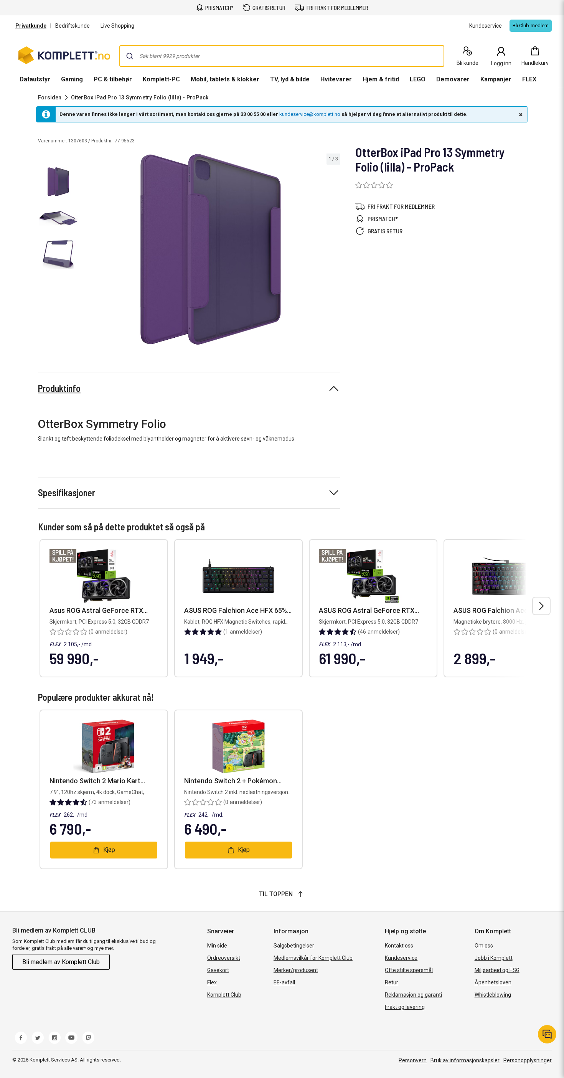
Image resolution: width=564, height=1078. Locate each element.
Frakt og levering (405, 1007)
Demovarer (453, 79)
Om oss (484, 946)
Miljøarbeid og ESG (497, 970)
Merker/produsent (296, 970)
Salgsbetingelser (294, 946)
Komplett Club (224, 995)
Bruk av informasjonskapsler (465, 1060)
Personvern (413, 1060)
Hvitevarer (336, 79)
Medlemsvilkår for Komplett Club (313, 958)
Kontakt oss (399, 946)
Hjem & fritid (381, 79)
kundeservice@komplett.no (309, 114)
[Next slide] (333, 251)
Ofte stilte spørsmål (409, 970)
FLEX (529, 79)
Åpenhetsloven (493, 982)
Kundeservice (401, 958)
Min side (217, 946)
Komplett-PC (161, 79)
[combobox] (281, 56)
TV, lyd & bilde (290, 79)
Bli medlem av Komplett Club (61, 962)
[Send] (129, 56)
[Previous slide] (87, 251)
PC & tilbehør (113, 79)
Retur (391, 982)
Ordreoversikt (223, 958)
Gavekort (218, 970)
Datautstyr (35, 79)
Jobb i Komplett (494, 958)
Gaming (72, 79)
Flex (212, 982)
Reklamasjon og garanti (413, 995)
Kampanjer (495, 79)
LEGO (417, 79)
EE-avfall (284, 982)
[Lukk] (520, 114)
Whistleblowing (493, 995)
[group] (210, 249)
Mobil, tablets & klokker (225, 79)
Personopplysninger (527, 1060)
